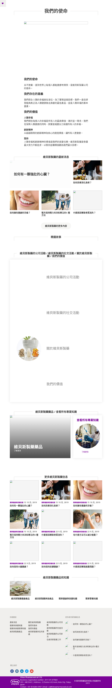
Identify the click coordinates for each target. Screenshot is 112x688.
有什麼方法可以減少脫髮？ (85, 535)
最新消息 (13, 622)
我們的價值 (32, 628)
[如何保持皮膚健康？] (56, 551)
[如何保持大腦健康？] (24, 551)
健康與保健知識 (16, 625)
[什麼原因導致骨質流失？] (87, 200)
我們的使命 (32, 625)
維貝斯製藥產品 (16, 631)
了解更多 (17, 450)
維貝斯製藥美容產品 (44, 598)
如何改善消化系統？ (82, 182)
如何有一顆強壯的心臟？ (32, 174)
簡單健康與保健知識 (68, 598)
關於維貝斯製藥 (34, 622)
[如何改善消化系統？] (87, 170)
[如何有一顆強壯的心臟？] (24, 490)
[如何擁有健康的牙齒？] (24, 200)
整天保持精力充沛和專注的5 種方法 (56, 213)
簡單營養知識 (92, 598)
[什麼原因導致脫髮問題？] (87, 551)
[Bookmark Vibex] (2, 3)
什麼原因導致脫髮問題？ (84, 566)
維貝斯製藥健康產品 (20, 598)
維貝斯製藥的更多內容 (56, 225)
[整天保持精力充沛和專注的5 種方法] (56, 200)
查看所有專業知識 (88, 420)
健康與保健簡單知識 (18, 628)
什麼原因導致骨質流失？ (84, 212)
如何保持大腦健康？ (19, 566)
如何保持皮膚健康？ (51, 566)
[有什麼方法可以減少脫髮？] (87, 519)
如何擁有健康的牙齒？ (20, 212)
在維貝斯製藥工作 (54, 639)
